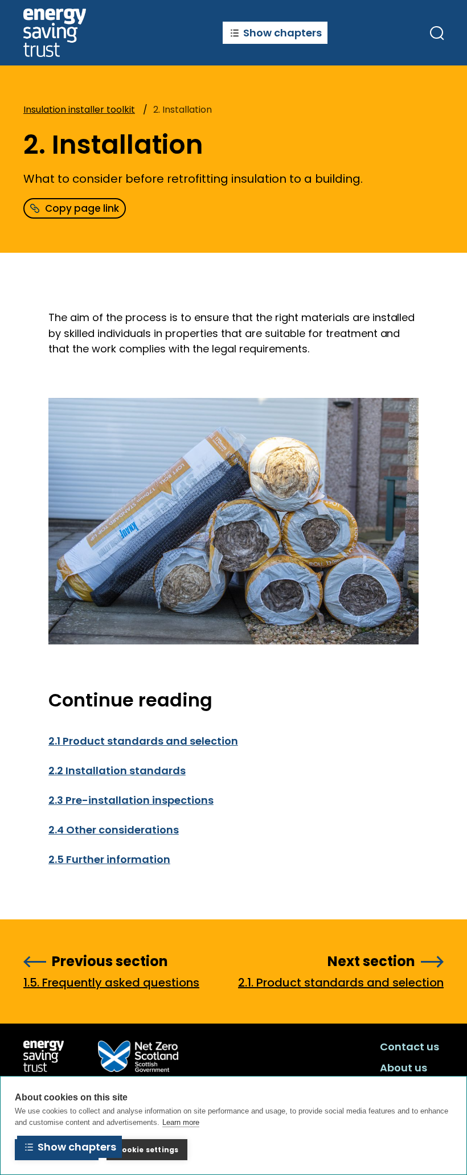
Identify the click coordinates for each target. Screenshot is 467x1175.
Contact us (409, 1047)
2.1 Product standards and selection (143, 741)
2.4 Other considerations (113, 830)
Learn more (180, 1122)
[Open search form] (437, 33)
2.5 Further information (109, 859)
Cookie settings (147, 1150)
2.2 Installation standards (117, 770)
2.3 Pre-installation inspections (131, 800)
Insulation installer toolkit (79, 109)
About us (403, 1068)
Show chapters (282, 33)
